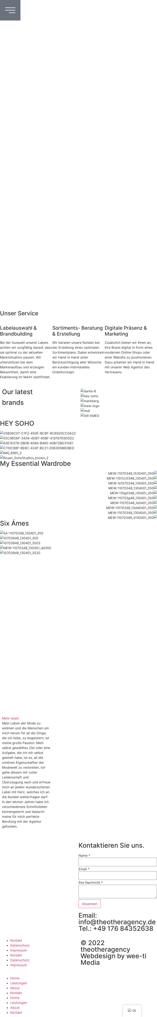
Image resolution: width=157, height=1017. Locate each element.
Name (84, 855)
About (15, 988)
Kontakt (16, 940)
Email (84, 869)
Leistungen (18, 983)
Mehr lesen (10, 718)
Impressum (18, 950)
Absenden (89, 904)
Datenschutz (20, 945)
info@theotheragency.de (117, 922)
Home (14, 978)
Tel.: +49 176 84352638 (115, 928)
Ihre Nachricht (90, 882)
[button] (26, 718)
